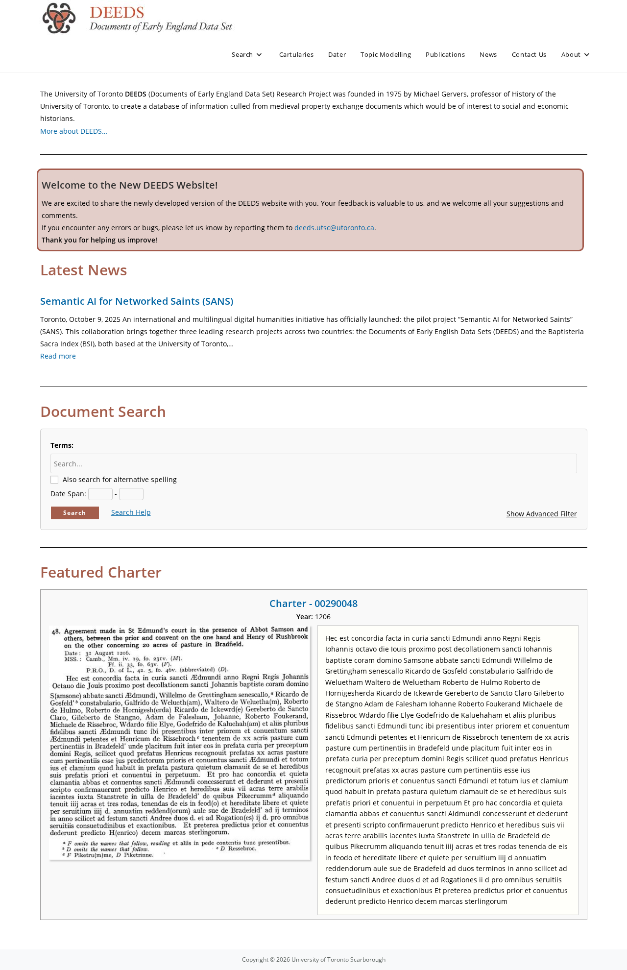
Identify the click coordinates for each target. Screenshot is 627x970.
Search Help (131, 512)
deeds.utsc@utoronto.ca (334, 227)
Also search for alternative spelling (120, 479)
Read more (58, 356)
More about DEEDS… (73, 131)
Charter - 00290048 (313, 603)
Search (74, 513)
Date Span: (68, 493)
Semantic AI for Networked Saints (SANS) (136, 301)
